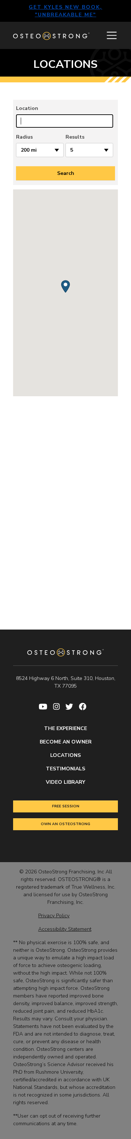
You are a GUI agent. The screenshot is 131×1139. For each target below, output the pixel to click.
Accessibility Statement (64, 929)
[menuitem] (46, 707)
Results (75, 137)
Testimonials (65, 768)
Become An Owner (66, 741)
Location (27, 108)
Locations (65, 755)
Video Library (65, 782)
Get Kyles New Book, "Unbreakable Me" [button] (65, 11)
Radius (24, 137)
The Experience (65, 728)
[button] (65, 286)
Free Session (65, 806)
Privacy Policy (54, 915)
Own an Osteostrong (65, 824)
